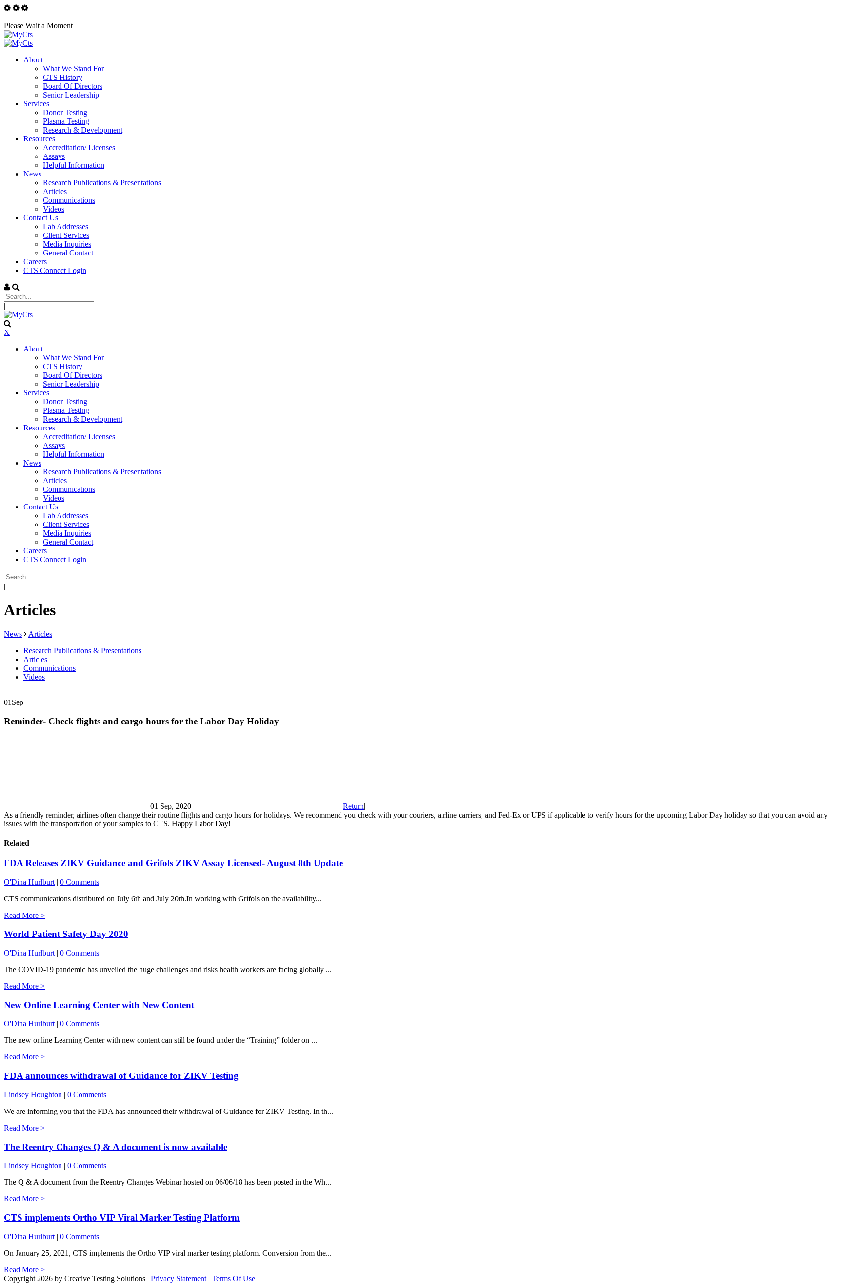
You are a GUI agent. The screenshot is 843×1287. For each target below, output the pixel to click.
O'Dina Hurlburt (29, 882)
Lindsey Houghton (33, 1095)
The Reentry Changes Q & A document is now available (115, 1147)
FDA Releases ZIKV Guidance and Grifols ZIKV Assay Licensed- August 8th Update (173, 863)
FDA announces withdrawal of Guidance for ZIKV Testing (121, 1076)
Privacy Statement (178, 1278)
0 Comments (79, 882)
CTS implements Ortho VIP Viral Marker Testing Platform (122, 1217)
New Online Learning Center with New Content (99, 1005)
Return (353, 806)
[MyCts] (18, 34)
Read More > (24, 915)
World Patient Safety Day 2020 (66, 934)
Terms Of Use (233, 1278)
